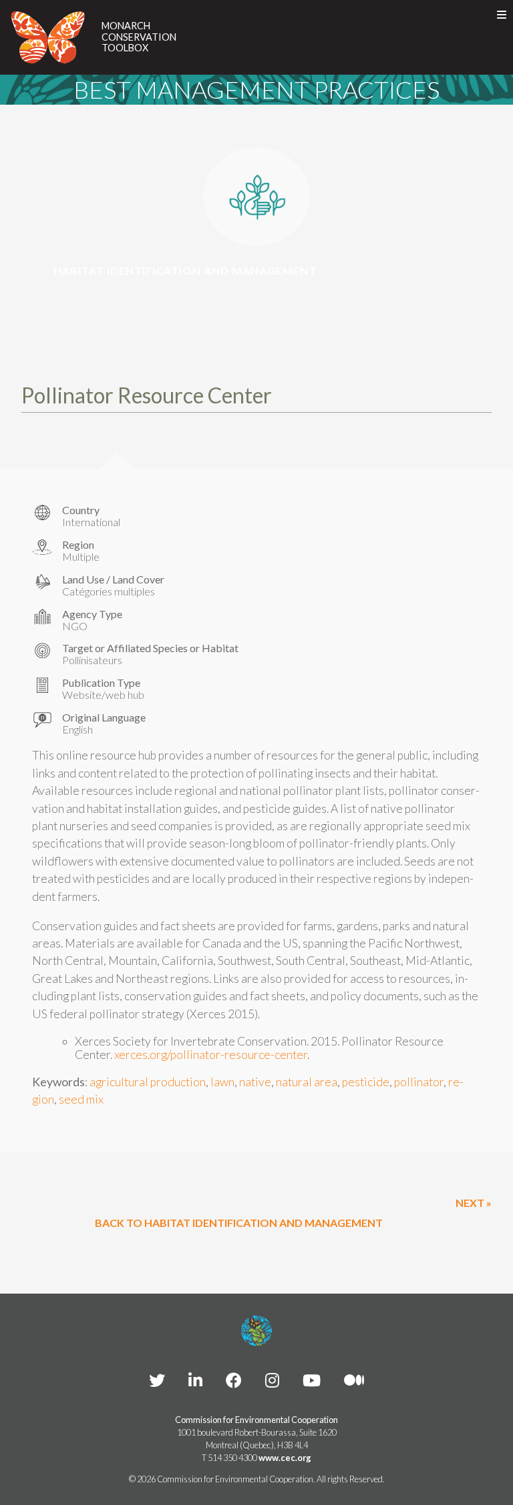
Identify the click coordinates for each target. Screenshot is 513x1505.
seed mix (81, 1099)
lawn (222, 1082)
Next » (474, 1202)
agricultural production (148, 1082)
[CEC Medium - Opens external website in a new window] (354, 1380)
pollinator (419, 1082)
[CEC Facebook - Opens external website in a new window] (233, 1380)
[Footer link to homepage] (256, 1331)
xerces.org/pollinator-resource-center (210, 1055)
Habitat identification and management (185, 270)
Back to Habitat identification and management (239, 1222)
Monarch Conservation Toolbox (139, 37)
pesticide (365, 1082)
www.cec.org (285, 1457)
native (255, 1082)
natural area (306, 1082)
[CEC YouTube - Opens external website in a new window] (311, 1380)
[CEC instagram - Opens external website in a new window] (272, 1380)
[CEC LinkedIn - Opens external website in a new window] (195, 1380)
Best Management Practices (256, 89)
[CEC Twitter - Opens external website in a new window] (157, 1380)
